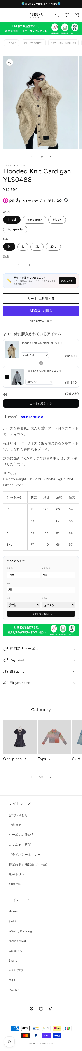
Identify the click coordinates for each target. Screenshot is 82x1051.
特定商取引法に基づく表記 (28, 864)
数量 (6, 256)
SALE (12, 921)
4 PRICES (16, 970)
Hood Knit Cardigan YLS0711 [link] (44, 370)
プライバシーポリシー (25, 854)
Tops (42, 759)
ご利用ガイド (18, 825)
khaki (12, 220)
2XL (53, 246)
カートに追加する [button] (41, 403)
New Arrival (17, 941)
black (57, 220)
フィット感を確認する (41, 614)
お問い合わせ (18, 815)
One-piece (12, 759)
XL (37, 246)
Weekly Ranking (20, 931)
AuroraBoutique (45, 1043)
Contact (15, 990)
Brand (13, 960)
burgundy (15, 229)
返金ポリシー (18, 874)
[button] (5, 15)
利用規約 (15, 884)
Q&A (12, 980)
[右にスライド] (51, 157)
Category (16, 951)
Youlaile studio (31, 417)
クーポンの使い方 (21, 835)
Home (13, 911)
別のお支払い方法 (41, 321)
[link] (12, 349)
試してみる (67, 280)
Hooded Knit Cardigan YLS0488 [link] (41, 342)
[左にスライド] (31, 157)
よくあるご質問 (20, 845)
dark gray (34, 220)
